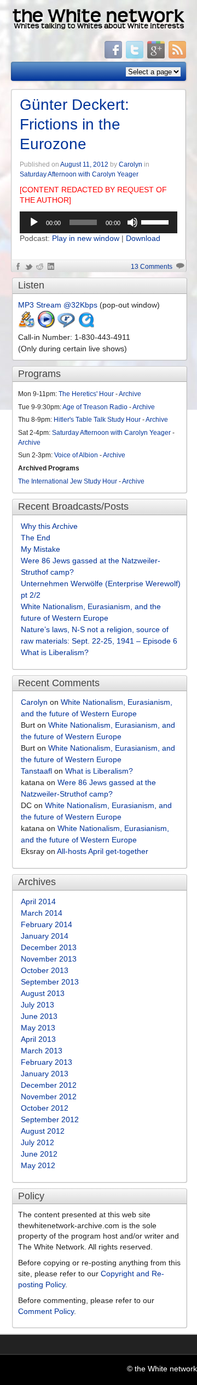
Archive (130, 394)
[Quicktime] (86, 325)
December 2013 (49, 947)
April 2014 (38, 901)
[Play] (33, 222)
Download (143, 238)
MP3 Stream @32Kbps (57, 304)
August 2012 (43, 1131)
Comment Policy (46, 1311)
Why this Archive (49, 526)
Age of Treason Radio (95, 407)
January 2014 (44, 936)
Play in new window (85, 238)
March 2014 (41, 913)
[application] (98, 222)
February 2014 (46, 924)
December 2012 (49, 1085)
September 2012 (50, 1119)
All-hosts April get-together (102, 851)
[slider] (156, 221)
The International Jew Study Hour (67, 481)
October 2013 (44, 970)
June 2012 (39, 1154)
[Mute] (132, 222)
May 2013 (38, 1027)
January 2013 (44, 1073)
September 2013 (50, 981)
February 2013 (46, 1062)
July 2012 (37, 1142)
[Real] (66, 325)
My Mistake (40, 549)
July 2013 (37, 1004)
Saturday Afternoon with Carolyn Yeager (79, 174)
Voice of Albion (76, 455)
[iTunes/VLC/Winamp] (27, 325)
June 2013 (39, 1016)
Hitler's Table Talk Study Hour (97, 419)
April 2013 (38, 1039)
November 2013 (49, 958)
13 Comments (151, 266)
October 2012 (44, 1108)
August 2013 (43, 993)
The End (35, 537)
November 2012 (49, 1096)
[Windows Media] (46, 325)
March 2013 (41, 1050)
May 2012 (38, 1165)
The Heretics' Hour (86, 394)
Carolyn (130, 164)
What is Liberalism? (55, 652)
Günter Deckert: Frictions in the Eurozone (74, 124)
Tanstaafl (36, 771)
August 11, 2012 (84, 164)
